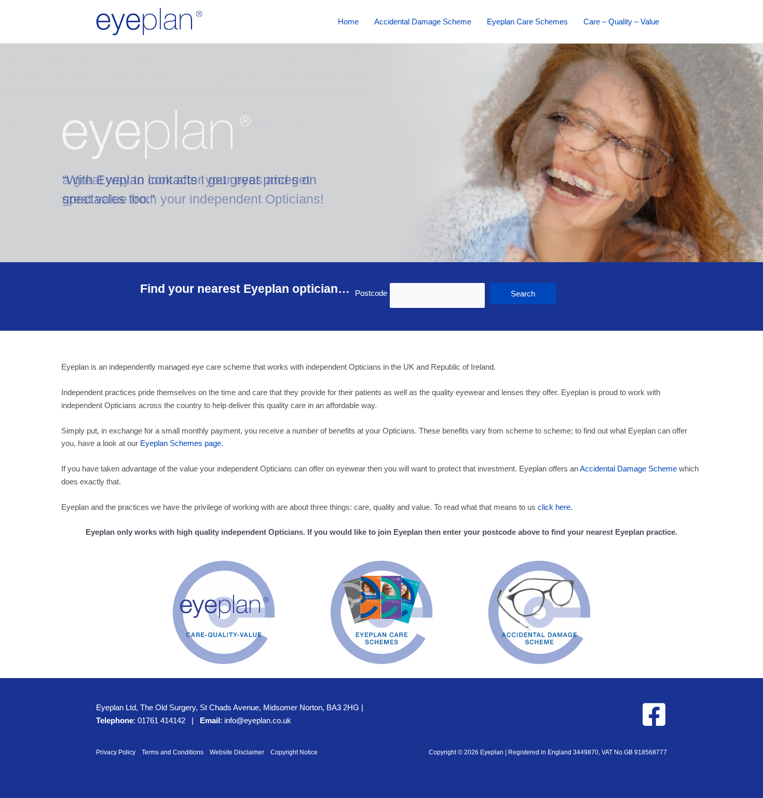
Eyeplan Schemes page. (181, 443)
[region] (381, 153)
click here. (555, 507)
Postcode (371, 293)
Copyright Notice (294, 752)
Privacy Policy (115, 752)
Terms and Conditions (172, 752)
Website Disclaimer (237, 752)
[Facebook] (654, 714)
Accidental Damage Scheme (628, 468)
